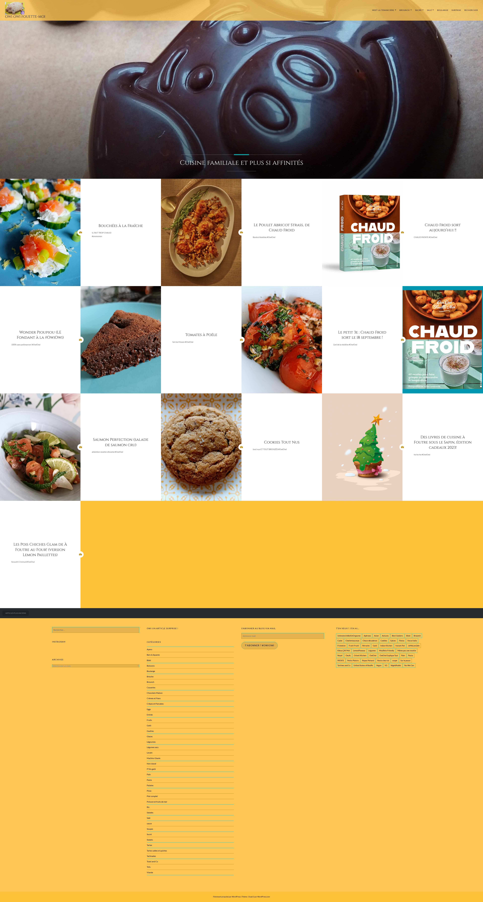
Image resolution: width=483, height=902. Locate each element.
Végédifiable (396, 665)
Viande (150, 872)
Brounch (404, 10)
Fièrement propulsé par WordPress (227, 897)
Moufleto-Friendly (386, 650)
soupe (394, 660)
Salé (429, 10)
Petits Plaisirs (353, 660)
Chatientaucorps (352, 640)
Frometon (341, 645)
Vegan (378, 665)
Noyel (339, 655)
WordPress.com (263, 897)
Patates (150, 785)
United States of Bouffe (363, 665)
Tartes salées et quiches (157, 850)
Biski (408, 636)
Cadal (339, 640)
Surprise (456, 10)
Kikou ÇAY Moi (343, 650)
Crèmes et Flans (154, 698)
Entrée (150, 714)
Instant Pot (400, 645)
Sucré (418, 10)
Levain (149, 752)
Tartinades (151, 856)
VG (386, 665)
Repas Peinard (368, 660)
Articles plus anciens (15, 613)
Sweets (150, 839)
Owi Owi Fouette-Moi (25, 16)
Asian (376, 636)
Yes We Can (409, 665)
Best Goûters (397, 636)
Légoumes (151, 742)
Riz (148, 807)
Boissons (151, 665)
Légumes (372, 650)
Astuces (385, 636)
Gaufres (150, 731)
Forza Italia (412, 640)
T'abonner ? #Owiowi (259, 645)
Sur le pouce (405, 660)
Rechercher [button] (471, 10)
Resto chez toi (383, 660)
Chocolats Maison (155, 693)
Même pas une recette (406, 650)
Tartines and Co (343, 665)
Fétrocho (366, 645)
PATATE (340, 660)
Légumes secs (152, 747)
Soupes (150, 829)
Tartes (149, 845)
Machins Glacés (153, 758)
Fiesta (401, 640)
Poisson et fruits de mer (157, 801)
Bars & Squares (153, 655)
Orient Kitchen (360, 655)
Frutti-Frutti (354, 645)
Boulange (442, 10)
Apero (149, 649)
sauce (149, 823)
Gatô (375, 645)
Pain (403, 655)
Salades (150, 812)
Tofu (149, 867)
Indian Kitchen (386, 645)
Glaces (150, 736)
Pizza (149, 791)
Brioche (150, 676)
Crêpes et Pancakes (155, 703)
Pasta (410, 655)
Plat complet (152, 796)
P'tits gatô (151, 769)
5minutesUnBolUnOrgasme (348, 636)
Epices (393, 640)
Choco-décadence (370, 640)
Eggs (149, 709)
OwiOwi (373, 655)
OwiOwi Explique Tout (389, 655)
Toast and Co (152, 861)
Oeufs (348, 655)
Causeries (151, 687)
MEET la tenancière (383, 10)
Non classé (151, 763)
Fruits (149, 720)
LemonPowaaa (359, 650)
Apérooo (367, 636)
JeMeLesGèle (413, 645)
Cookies (383, 640)
